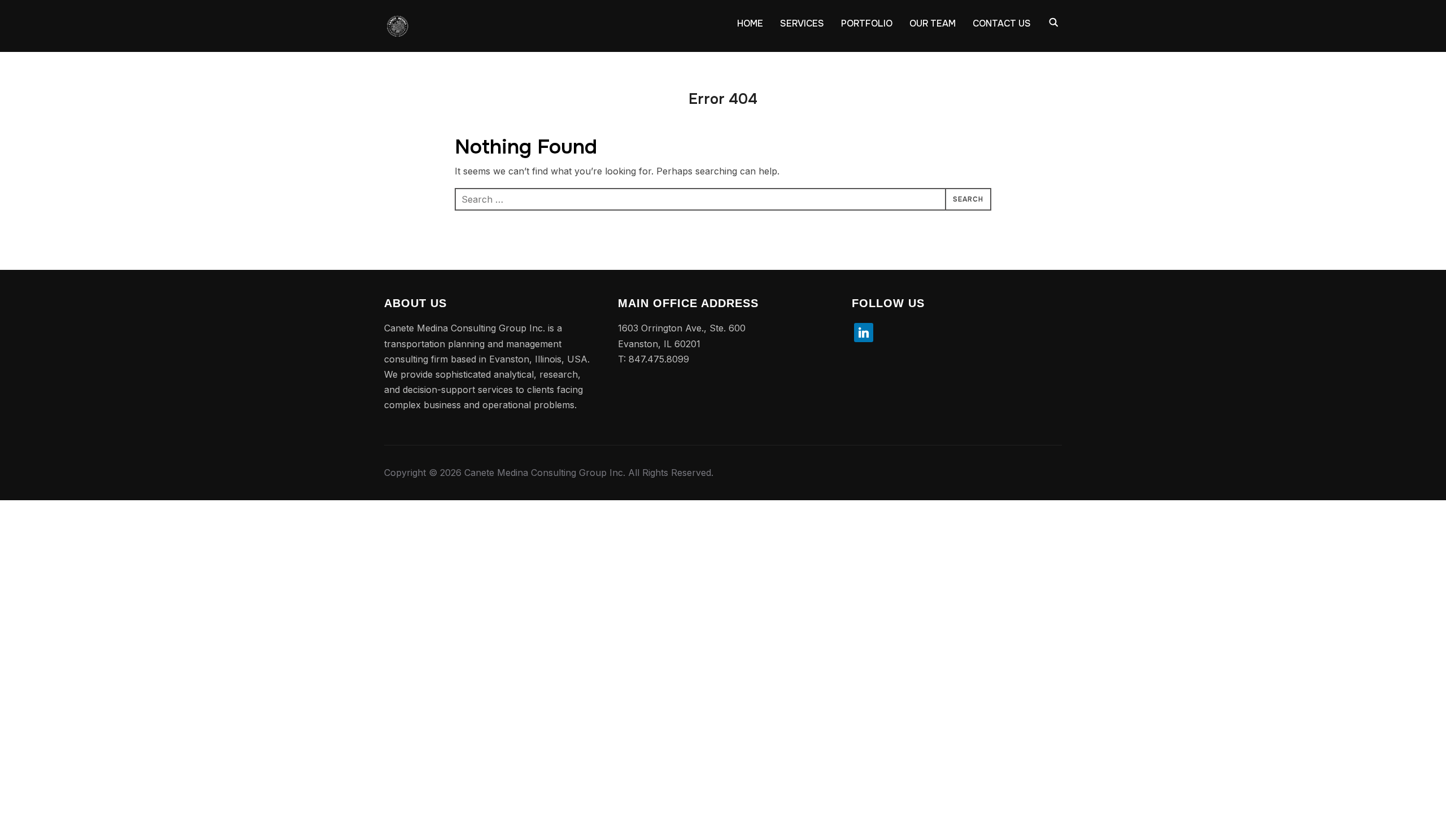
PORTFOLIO (866, 23)
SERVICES (802, 23)
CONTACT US (1002, 23)
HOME (750, 23)
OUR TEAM (932, 23)
